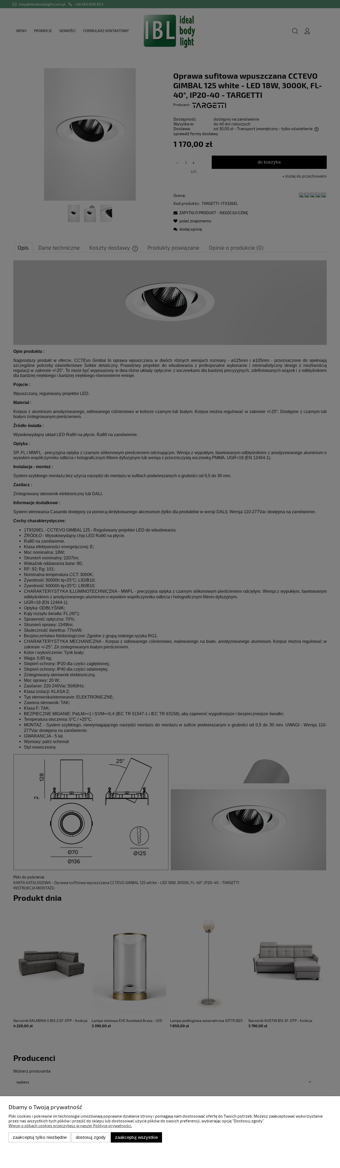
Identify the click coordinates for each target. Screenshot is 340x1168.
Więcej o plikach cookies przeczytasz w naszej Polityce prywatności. (70, 1125)
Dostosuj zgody (91, 1137)
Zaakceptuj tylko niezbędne (40, 1137)
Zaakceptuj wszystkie (136, 1137)
